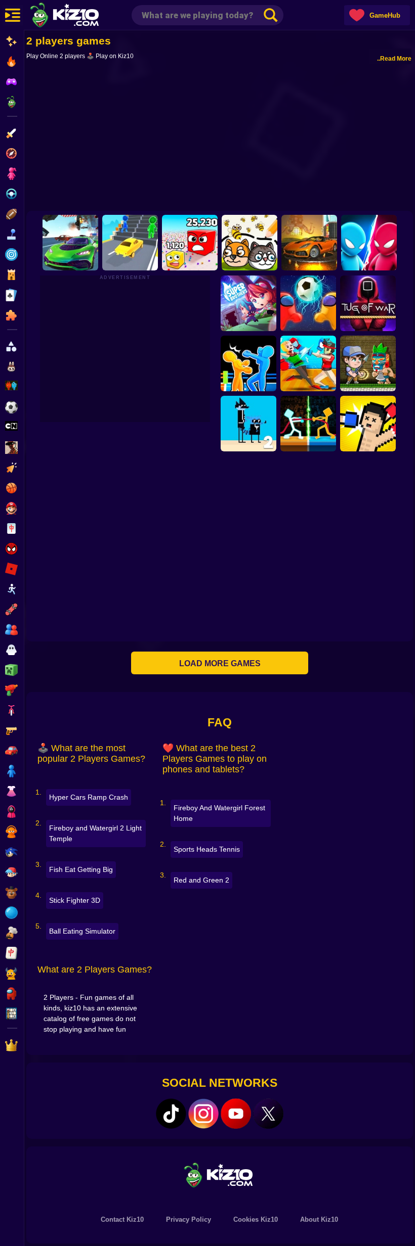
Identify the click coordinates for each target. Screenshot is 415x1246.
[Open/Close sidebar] (13, 15)
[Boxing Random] (368, 423)
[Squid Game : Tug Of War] (368, 303)
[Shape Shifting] (130, 242)
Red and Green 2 (201, 880)
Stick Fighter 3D (74, 900)
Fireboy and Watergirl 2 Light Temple (95, 833)
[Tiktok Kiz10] (171, 1113)
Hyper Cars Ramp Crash (88, 797)
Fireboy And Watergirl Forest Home (219, 813)
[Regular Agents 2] (248, 423)
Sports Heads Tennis (207, 849)
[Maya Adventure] (368, 363)
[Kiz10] (81, 16)
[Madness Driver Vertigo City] (309, 242)
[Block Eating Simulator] (190, 242)
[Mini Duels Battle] (369, 242)
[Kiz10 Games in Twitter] (268, 1113)
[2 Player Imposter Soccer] (308, 303)
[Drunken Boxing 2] (248, 363)
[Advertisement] (219, 137)
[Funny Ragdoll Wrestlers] (308, 363)
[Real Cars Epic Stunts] (70, 242)
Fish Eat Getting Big (81, 869)
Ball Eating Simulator (82, 931)
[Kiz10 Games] (219, 1174)
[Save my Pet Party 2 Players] (249, 242)
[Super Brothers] (248, 303)
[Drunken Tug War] (308, 423)
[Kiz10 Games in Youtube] (236, 1113)
